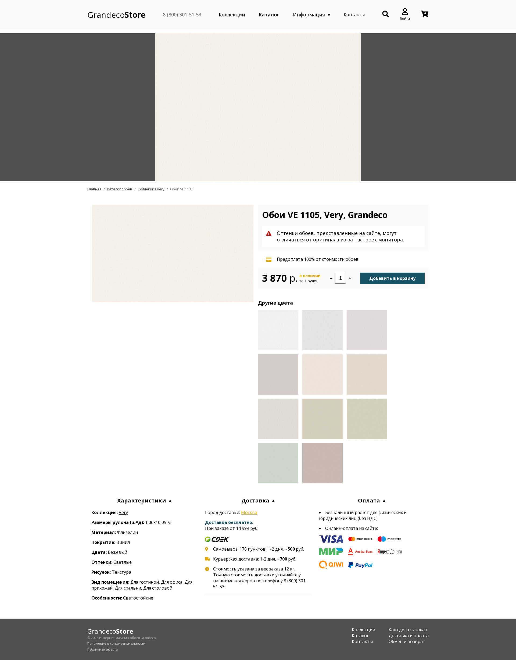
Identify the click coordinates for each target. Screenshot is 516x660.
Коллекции (232, 14)
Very (123, 512)
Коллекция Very (151, 189)
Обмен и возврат (407, 641)
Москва (249, 512)
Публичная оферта (102, 649)
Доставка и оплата (409, 635)
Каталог (269, 14)
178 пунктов (252, 549)
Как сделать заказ (408, 630)
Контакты (354, 14)
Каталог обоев (119, 189)
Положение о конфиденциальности (116, 643)
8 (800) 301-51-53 (182, 14)
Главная (94, 189)
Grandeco (116, 14)
